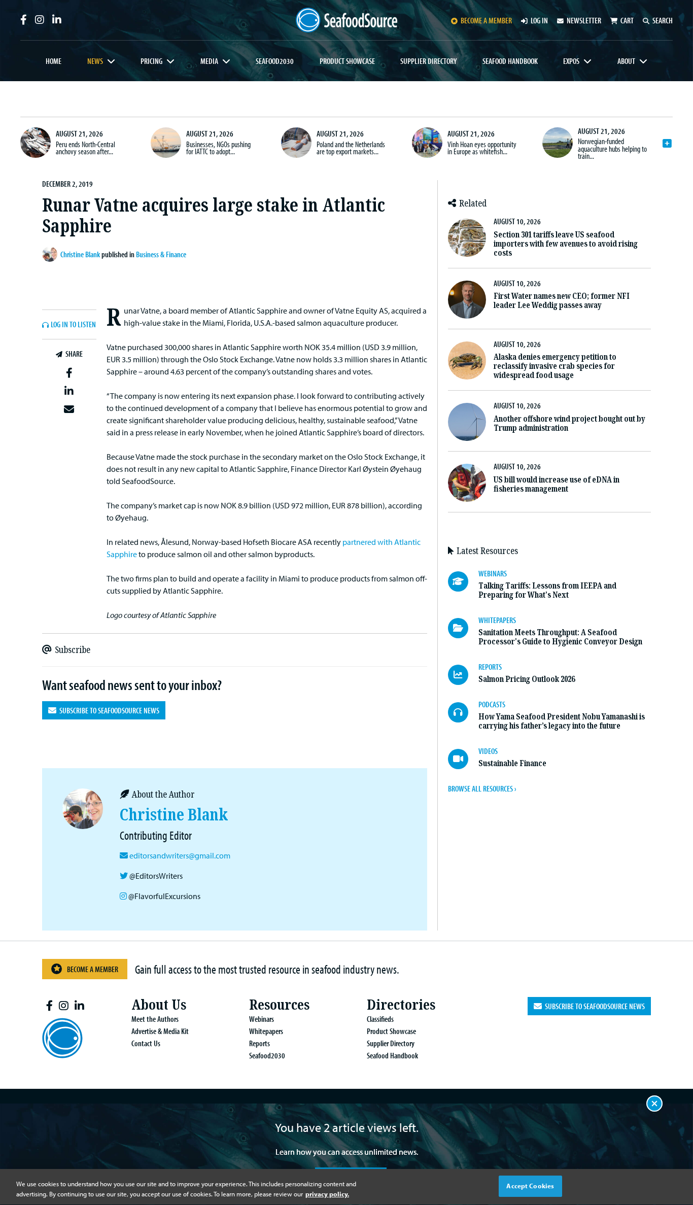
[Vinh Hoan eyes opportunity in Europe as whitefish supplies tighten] (427, 142)
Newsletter (584, 20)
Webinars (261, 1019)
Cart (627, 20)
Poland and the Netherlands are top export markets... (351, 147)
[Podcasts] (463, 712)
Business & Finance (161, 254)
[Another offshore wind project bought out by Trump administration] (467, 422)
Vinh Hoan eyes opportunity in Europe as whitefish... (481, 147)
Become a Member (92, 969)
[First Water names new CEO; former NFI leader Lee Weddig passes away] (467, 300)
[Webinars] (463, 581)
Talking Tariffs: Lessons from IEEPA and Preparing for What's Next (547, 590)
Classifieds (380, 1019)
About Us (158, 1004)
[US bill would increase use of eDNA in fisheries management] (467, 483)
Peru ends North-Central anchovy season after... (85, 147)
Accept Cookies (530, 1186)
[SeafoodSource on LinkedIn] (56, 20)
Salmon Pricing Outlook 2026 (526, 679)
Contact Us (145, 1043)
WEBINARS (492, 573)
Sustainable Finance (512, 763)
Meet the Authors (155, 1019)
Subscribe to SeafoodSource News (107, 710)
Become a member (486, 20)
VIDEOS (488, 751)
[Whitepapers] (463, 628)
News (95, 61)
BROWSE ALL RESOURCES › (482, 788)
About (626, 61)
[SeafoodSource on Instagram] (39, 20)
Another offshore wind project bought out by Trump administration (569, 423)
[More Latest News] (667, 143)
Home (53, 61)
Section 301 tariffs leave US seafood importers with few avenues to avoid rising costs (566, 244)
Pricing (151, 61)
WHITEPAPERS (497, 620)
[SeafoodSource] (346, 20)
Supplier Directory (428, 61)
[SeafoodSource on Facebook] (23, 20)
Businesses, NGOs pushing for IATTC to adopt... (218, 147)
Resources (279, 1004)
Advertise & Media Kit (160, 1031)
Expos (571, 61)
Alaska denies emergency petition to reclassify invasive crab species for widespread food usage (555, 366)
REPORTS (490, 667)
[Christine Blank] (51, 254)
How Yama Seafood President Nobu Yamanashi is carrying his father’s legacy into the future (561, 721)
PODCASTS (491, 704)
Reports (259, 1043)
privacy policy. (327, 1194)
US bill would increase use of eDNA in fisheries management (556, 484)
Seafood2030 (275, 61)
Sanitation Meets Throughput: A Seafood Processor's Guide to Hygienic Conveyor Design (560, 637)
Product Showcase (347, 61)
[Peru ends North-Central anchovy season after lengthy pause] (35, 142)
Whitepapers (266, 1031)
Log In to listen (73, 324)
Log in (539, 20)
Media (209, 61)
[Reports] (463, 675)
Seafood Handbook (510, 61)
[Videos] (463, 759)
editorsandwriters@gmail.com (179, 855)
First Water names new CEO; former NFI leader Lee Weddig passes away (562, 300)
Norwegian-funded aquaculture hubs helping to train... (612, 148)
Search (662, 20)
